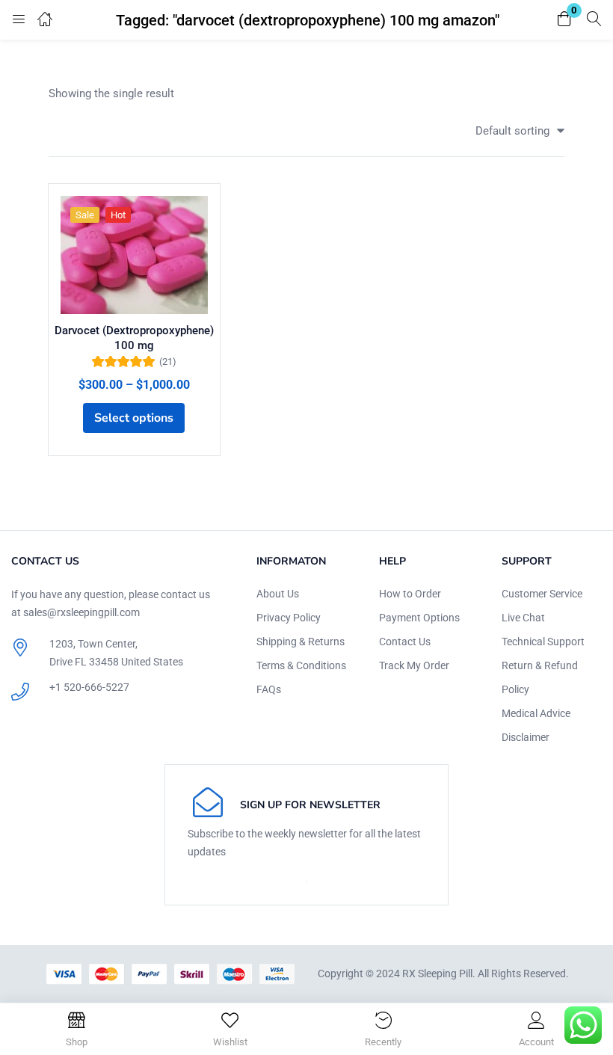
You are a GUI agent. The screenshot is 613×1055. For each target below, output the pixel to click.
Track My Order (414, 665)
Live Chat (523, 618)
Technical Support (543, 642)
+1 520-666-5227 (89, 687)
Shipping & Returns (300, 642)
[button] (564, 20)
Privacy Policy (288, 618)
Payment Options (419, 618)
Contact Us (405, 642)
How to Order (410, 594)
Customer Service (542, 594)
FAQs (268, 689)
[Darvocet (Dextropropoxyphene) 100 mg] (134, 255)
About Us (277, 594)
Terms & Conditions (301, 665)
